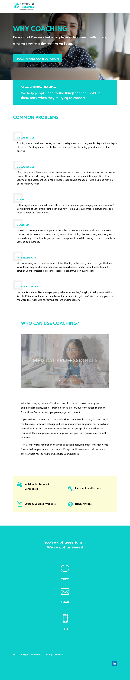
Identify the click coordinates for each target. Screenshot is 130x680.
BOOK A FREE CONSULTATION (37, 58)
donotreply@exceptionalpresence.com (65, 607)
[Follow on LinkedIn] (114, 663)
